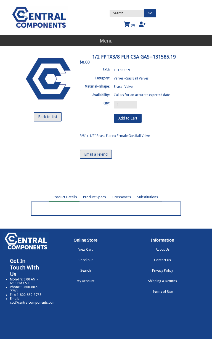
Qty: (107, 103)
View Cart (85, 249)
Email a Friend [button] (96, 154)
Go (150, 13)
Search (85, 270)
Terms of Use (162, 291)
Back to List (47, 117)
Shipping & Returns (162, 281)
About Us (162, 249)
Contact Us (162, 260)
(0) (132, 25)
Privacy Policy (162, 270)
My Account (85, 281)
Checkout (85, 260)
